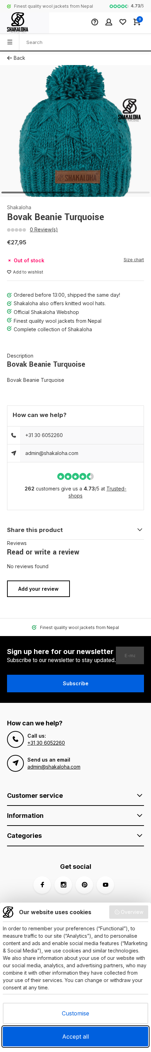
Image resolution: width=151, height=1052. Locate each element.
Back (19, 58)
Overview (132, 912)
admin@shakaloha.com (51, 453)
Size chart (134, 259)
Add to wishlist (28, 272)
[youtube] (105, 885)
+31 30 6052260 (44, 435)
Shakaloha (19, 207)
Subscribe (75, 683)
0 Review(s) (44, 229)
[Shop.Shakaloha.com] (24, 22)
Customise (75, 1013)
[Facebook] (42, 885)
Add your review (38, 589)
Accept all (75, 1036)
